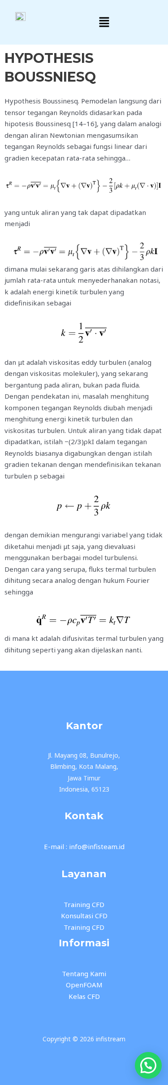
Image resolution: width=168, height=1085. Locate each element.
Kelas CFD (84, 996)
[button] (104, 22)
